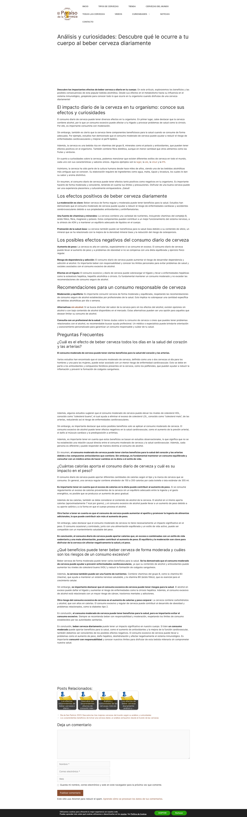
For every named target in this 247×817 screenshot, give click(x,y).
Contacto (87, 22)
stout (154, 162)
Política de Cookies (139, 814)
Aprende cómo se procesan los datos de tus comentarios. (133, 799)
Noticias (165, 14)
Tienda (132, 6)
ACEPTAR (162, 813)
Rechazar (179, 813)
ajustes (124, 814)
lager (138, 162)
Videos (118, 14)
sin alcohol (77, 307)
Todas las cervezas (93, 14)
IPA (163, 162)
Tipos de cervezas (108, 6)
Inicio (85, 6)
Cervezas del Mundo (157, 6)
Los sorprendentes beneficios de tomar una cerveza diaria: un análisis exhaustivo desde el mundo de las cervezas (109, 718)
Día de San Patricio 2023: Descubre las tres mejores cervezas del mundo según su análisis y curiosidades (105, 715)
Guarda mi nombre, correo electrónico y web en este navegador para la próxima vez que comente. (111, 785)
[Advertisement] (123, 69)
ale (146, 162)
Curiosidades (139, 14)
